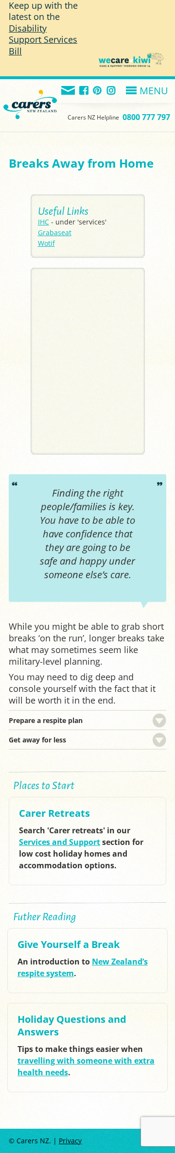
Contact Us (68, 91)
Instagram (111, 91)
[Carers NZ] (30, 92)
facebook (84, 91)
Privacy (70, 1140)
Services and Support (59, 842)
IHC (43, 221)
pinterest (98, 91)
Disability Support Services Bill (43, 39)
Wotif (46, 243)
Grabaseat (54, 232)
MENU (154, 90)
